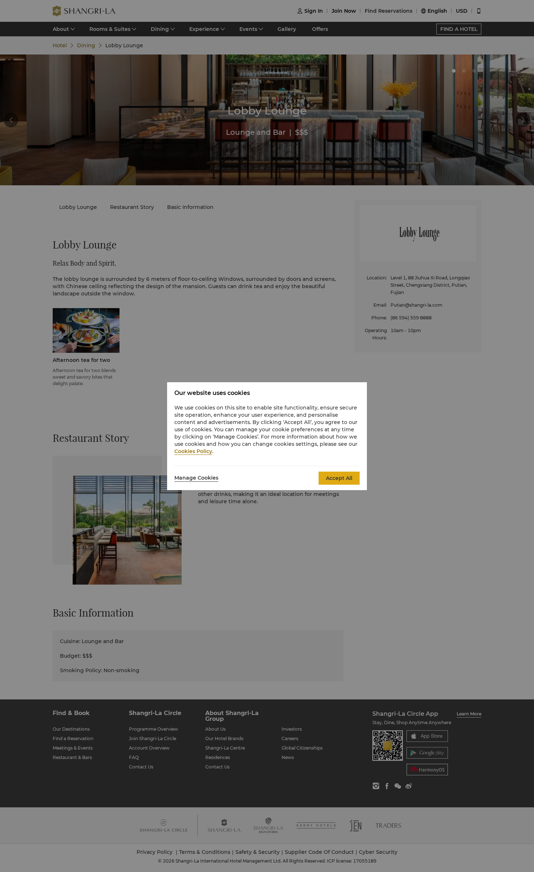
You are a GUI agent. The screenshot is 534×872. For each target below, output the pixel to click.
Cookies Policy (193, 451)
